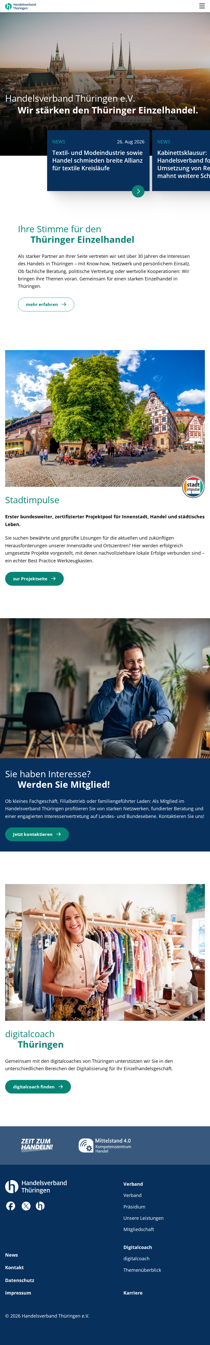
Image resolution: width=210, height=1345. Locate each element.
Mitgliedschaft (138, 1229)
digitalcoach (136, 1258)
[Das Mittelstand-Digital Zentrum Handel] (105, 1145)
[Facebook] (10, 1207)
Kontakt (14, 1267)
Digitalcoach (137, 1247)
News (11, 1255)
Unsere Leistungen (143, 1218)
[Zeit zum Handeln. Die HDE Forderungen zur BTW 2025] (37, 1145)
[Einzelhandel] (40, 1205)
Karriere (133, 1292)
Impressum (18, 1292)
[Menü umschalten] (202, 6)
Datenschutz (19, 1280)
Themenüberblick (142, 1270)
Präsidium (134, 1206)
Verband (133, 1184)
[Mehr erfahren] (138, 191)
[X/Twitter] (26, 1205)
